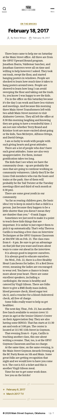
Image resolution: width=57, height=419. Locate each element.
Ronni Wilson (20, 38)
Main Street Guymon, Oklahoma (28, 413)
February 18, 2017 (41, 38)
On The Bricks (28, 24)
